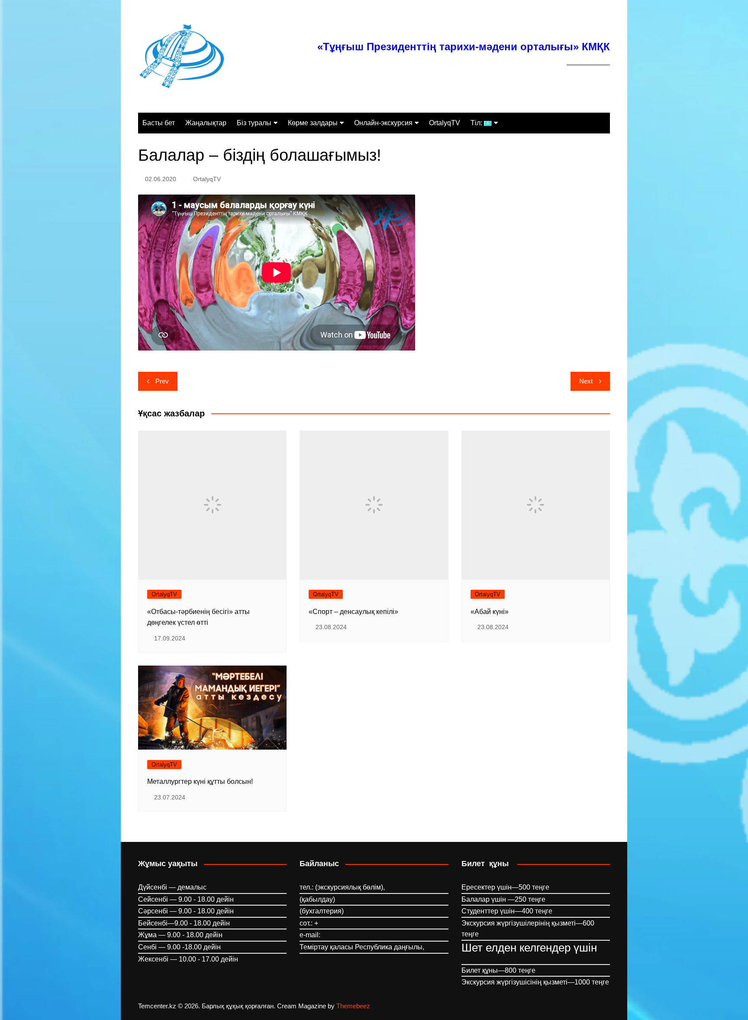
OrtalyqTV (444, 123)
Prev (162, 381)
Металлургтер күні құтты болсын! (200, 781)
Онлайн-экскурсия (383, 123)
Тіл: (477, 123)
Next (586, 381)
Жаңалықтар (205, 123)
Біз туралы (254, 123)
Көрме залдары (313, 123)
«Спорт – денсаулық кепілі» (353, 611)
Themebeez (353, 1006)
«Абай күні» (490, 611)
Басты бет (158, 123)
